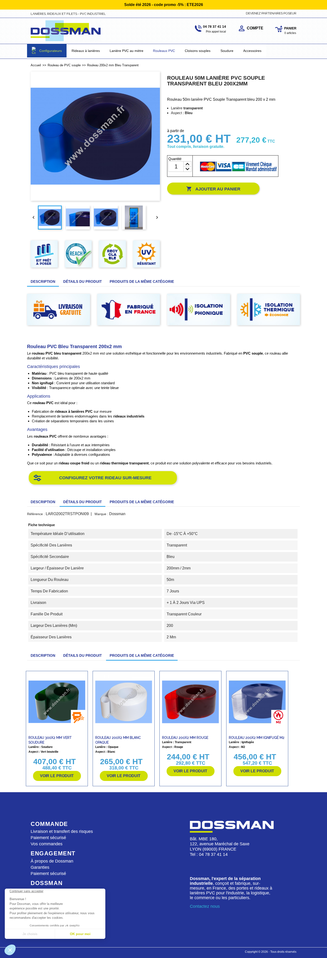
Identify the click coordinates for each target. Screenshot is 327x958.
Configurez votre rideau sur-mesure (105, 477)
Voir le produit (57, 776)
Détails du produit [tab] (82, 502)
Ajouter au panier (213, 189)
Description (43, 281)
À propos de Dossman (52, 861)
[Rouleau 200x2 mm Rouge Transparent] (190, 702)
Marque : (101, 514)
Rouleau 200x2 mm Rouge (185, 738)
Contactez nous (205, 906)
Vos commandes (46, 843)
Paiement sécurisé (48, 837)
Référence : (36, 514)
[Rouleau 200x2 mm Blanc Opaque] (123, 702)
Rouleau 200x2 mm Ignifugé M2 (256, 738)
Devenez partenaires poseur (271, 13)
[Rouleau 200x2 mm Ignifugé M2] (257, 702)
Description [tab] (43, 502)
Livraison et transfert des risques (62, 831)
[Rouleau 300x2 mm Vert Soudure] (57, 702)
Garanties (40, 867)
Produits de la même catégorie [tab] (142, 281)
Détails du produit (82, 281)
